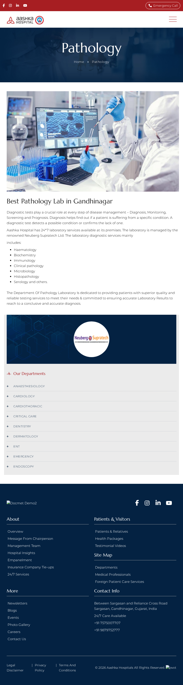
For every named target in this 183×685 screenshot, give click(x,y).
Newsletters (17, 603)
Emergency (23, 456)
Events (13, 617)
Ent (16, 446)
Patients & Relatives (111, 531)
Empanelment (20, 560)
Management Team (24, 546)
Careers (14, 632)
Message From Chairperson (30, 538)
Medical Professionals (113, 574)
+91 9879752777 (107, 630)
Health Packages (109, 538)
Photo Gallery (19, 625)
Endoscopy (23, 466)
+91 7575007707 (107, 623)
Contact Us (17, 639)
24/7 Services (18, 574)
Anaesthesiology (29, 386)
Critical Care (25, 416)
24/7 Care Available (110, 616)
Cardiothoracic (27, 406)
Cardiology (24, 396)
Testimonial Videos (110, 546)
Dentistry (22, 426)
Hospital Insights (21, 553)
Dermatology (25, 436)
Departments (106, 567)
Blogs (12, 610)
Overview (15, 531)
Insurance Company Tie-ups (31, 567)
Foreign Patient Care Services (119, 581)
